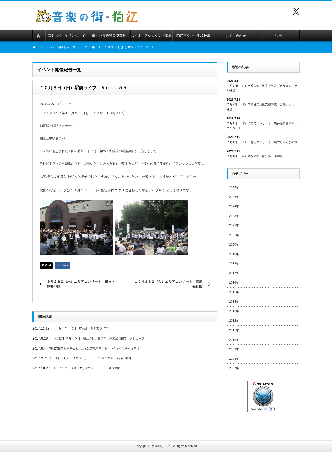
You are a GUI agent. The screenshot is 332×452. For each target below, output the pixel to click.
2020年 (234, 244)
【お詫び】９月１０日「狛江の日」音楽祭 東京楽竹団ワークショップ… (99, 338)
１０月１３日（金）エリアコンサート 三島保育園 (168, 284)
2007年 (234, 368)
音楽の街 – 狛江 (162, 446)
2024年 (234, 206)
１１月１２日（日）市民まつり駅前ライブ (80, 328)
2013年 (234, 311)
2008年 (234, 358)
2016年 (234, 282)
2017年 (67, 104)
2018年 (234, 263)
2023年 (234, 216)
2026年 (234, 197)
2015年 (234, 292)
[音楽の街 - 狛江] (87, 13)
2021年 (234, 235)
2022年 (234, 225)
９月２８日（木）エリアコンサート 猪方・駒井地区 (81, 284)
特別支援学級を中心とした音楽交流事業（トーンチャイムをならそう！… (97, 348)
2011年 (234, 330)
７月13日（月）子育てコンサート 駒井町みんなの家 (262, 142)
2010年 (234, 339)
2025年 (234, 187)
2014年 (234, 301)
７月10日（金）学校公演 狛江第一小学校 (255, 156)
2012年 (234, 320)
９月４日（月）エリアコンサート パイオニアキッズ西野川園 (90, 358)
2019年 (234, 254)
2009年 (234, 349)
